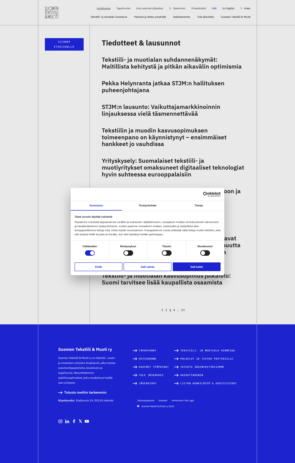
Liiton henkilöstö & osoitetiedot (208, 383)
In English (228, 8)
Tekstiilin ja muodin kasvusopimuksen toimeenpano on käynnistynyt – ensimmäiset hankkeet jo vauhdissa (164, 137)
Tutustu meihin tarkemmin (85, 392)
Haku (246, 8)
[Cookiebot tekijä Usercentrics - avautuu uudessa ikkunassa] (206, 194)
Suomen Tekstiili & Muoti (235, 16)
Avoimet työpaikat (154, 366)
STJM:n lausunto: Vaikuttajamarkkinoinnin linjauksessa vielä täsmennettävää (161, 110)
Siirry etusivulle (64, 44)
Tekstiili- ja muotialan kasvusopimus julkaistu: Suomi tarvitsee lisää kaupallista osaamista (166, 279)
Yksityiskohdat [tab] (147, 205)
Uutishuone (103, 8)
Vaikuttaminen (181, 16)
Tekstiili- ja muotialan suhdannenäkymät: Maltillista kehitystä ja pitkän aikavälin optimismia (172, 63)
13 (183, 310)
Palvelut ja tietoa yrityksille (150, 16)
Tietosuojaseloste (145, 400)
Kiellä (98, 266)
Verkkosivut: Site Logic (183, 400)
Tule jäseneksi (205, 16)
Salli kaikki (196, 266)
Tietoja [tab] (199, 205)
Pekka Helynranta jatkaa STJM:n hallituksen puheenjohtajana (163, 86)
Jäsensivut (179, 8)
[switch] (128, 253)
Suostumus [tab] (96, 205)
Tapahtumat (123, 8)
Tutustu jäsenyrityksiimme (202, 366)
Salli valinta (147, 266)
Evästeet (163, 400)
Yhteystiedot (198, 8)
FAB (214, 8)
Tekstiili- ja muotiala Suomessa (108, 16)
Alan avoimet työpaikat (149, 8)
